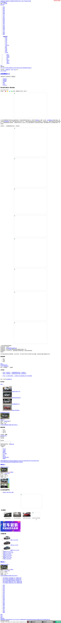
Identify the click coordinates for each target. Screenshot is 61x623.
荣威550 (21, 462)
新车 (6, 37)
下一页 (3, 366)
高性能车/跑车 (6, 457)
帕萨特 (11, 550)
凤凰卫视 (2, 4)
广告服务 (21, 619)
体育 (4, 10)
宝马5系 (23, 460)
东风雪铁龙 (4, 74)
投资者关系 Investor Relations (13, 619)
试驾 (6, 40)
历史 (4, 25)
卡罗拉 (31, 460)
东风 (48, 120)
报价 (6, 46)
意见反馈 (42, 619)
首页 (4, 585)
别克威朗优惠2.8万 (16, 404)
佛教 (4, 33)
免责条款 (34, 619)
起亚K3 (12, 460)
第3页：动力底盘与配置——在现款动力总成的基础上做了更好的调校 (17, 375)
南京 (19, 67)
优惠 (6, 48)
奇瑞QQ (18, 462)
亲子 (4, 14)
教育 (4, 23)
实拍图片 (5, 81)
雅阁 (1, 460)
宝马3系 (8, 460)
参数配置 (5, 80)
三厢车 (7, 56)
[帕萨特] (6, 550)
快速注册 (12, 444)
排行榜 (6, 52)
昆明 (11, 67)
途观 (4, 556)
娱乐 (4, 9)
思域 (14, 460)
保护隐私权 (29, 619)
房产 (4, 16)
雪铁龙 (37, 120)
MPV (8, 59)
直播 (1, 617)
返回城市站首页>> (4, 364)
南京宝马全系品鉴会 (36, 518)
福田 (10, 349)
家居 (4, 18)
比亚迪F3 (35, 460)
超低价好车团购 (57, 0)
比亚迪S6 (8, 462)
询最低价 (2, 467)
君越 (38, 460)
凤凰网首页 (2, 1)
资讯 (4, 6)
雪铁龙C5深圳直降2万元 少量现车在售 (13, 577)
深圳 (12, 69)
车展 (23, 1)
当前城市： (2, 434)
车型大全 (7, 45)
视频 (4, 28)
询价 (6, 51)
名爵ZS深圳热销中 (16, 410)
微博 (4, 612)
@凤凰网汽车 (9, 379)
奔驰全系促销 (7, 517)
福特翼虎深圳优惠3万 (16, 397)
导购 (6, 38)
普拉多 (28, 460)
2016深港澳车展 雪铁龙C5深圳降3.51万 (13, 580)
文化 (4, 24)
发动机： (2, 475)
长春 (9, 67)
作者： (1, 379)
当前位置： (2, 69)
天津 (15, 67)
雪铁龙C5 (51, 120)
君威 (3, 460)
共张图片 (10, 472)
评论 (4, 588)
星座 (4, 34)
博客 (4, 29)
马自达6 (20, 460)
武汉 (20, 67)
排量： (1, 422)
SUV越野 (5, 453)
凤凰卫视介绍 (47, 619)
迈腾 (11, 545)
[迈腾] (6, 545)
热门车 (4, 448)
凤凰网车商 (13, 1)
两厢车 (7, 54)
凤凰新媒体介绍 (3, 619)
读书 (4, 21)
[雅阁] (6, 539)
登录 (4, 3)
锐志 (26, 460)
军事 (4, 26)
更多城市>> (29, 67)
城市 (4, 608)
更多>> (1, 363)
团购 (6, 50)
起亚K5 (17, 460)
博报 (4, 611)
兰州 (17, 67)
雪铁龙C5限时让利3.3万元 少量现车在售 (13, 581)
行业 (6, 42)
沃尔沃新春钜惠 (17, 517)
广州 (5, 67)
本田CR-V (5, 552)
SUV (7, 58)
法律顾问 (38, 619)
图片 (6, 47)
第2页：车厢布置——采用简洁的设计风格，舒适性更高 (14, 373)
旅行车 (8, 60)
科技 (4, 19)
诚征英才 (25, 619)
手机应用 (29, 1)
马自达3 (2, 462)
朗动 (5, 462)
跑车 (8, 61)
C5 (9, 74)
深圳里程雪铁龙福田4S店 (11, 348)
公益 (4, 31)
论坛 (4, 30)
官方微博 (2, 2)
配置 (12, 492)
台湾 (4, 587)
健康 (4, 13)
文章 (4, 83)
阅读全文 (7, 366)
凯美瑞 (4, 555)
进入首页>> (6, 467)
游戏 (4, 607)
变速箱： (2, 423)
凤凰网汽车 (8, 1)
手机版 (25, 1)
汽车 (4, 15)
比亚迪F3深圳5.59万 (16, 391)
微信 (6, 2)
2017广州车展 (3, 70)
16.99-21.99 (6, 473)
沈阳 (7, 67)
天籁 (4, 558)
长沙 (13, 67)
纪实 (1, 615)
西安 (26, 67)
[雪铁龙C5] (4, 418)
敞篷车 (8, 63)
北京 (1, 65)
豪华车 (8, 57)
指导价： (2, 473)
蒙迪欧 (5, 460)
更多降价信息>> (3, 435)
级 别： (2, 474)
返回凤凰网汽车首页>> (5, 412)
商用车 (17, 1)
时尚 (4, 11)
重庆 (24, 67)
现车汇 (20, 1)
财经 (4, 8)
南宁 (22, 67)
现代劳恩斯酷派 (13, 462)
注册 (6, 3)
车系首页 (5, 78)
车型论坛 (5, 85)
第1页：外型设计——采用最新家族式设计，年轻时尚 (14, 372)
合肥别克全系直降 (26, 517)
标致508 (5, 551)
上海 (3, 67)
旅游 (4, 20)
